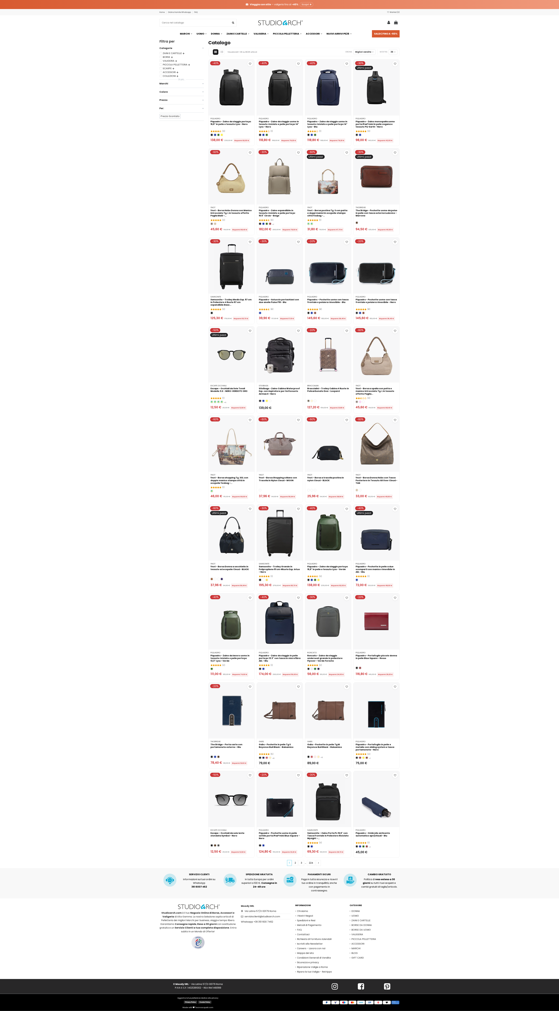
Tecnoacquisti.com (204, 1007)
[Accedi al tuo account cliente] (388, 23)
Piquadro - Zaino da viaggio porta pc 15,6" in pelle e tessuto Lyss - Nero (230, 123)
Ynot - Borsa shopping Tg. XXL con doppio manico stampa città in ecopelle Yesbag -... (229, 480)
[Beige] (215, 224)
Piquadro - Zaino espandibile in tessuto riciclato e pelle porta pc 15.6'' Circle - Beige (277, 213)
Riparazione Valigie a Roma (312, 967)
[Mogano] (315, 313)
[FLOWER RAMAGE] (315, 401)
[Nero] (211, 135)
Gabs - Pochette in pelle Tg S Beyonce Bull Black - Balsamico (276, 746)
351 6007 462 (199, 886)
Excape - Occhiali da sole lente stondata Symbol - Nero (227, 834)
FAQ (196, 12)
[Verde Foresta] (315, 669)
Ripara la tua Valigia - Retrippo (314, 971)
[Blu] (215, 135)
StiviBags (263, 385)
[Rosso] (270, 224)
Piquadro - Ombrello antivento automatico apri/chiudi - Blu (373, 834)
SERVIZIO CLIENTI (199, 874)
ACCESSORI (357, 943)
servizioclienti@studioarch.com (262, 916)
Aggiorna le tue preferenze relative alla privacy (197, 998)
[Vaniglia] (312, 401)
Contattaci (303, 934)
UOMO (355, 915)
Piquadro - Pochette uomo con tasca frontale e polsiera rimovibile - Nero (376, 301)
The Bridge (361, 207)
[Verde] (218, 135)
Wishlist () (394, 12)
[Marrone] (357, 222)
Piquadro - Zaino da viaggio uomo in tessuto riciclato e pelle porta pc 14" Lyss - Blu (327, 124)
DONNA (355, 911)
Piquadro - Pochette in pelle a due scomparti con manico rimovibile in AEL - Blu (375, 569)
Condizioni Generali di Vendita (314, 957)
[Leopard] (308, 401)
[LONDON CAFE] (211, 491)
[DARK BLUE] (263, 580)
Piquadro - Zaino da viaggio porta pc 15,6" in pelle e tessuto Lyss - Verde (327, 568)
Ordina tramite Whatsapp (179, 12)
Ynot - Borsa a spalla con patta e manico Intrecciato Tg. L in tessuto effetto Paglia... (375, 391)
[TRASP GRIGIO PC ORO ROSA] (211, 402)
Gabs (261, 741)
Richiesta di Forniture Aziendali (314, 939)
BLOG (354, 953)
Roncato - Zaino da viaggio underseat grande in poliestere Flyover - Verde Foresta (325, 658)
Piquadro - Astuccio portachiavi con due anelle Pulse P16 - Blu (279, 301)
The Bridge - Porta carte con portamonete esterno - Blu (226, 746)
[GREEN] (312, 490)
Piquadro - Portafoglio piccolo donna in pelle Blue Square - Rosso (376, 657)
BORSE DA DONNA (361, 925)
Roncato (312, 652)
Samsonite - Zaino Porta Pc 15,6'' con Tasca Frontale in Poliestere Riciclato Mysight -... (328, 836)
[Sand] (211, 224)
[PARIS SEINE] (308, 224)
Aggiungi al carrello (233, 112)
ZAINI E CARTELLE (360, 920)
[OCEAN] (222, 579)
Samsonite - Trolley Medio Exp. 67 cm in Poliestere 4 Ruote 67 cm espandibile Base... (231, 302)
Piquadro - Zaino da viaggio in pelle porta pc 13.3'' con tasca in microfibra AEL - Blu (279, 658)
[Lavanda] (312, 669)
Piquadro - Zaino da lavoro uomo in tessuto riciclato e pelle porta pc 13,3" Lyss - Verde (230, 658)
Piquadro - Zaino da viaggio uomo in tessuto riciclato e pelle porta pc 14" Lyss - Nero (279, 124)
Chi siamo (302, 911)
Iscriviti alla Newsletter (310, 943)
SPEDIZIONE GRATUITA (259, 874)
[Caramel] (211, 579)
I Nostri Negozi (305, 915)
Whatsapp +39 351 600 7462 (257, 921)
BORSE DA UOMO (361, 929)
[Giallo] (222, 135)
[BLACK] (308, 490)
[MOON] (260, 490)
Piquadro (215, 118)
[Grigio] (218, 845)
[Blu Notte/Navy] (318, 669)
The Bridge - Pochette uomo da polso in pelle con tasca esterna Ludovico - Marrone (376, 213)
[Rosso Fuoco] (267, 758)
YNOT (212, 207)
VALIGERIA (357, 934)
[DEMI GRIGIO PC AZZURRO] (215, 402)
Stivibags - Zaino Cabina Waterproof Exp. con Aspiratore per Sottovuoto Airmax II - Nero (279, 391)
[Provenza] (315, 757)
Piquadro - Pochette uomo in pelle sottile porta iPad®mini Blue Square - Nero (279, 836)
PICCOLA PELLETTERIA (363, 939)
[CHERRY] (270, 401)
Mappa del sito (305, 953)
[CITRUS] (267, 580)
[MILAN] (312, 224)
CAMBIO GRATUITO (379, 874)
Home (162, 12)
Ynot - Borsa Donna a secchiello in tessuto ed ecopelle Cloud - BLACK (229, 568)
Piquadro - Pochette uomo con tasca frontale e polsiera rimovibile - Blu (328, 301)
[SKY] (363, 402)
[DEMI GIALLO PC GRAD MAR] (218, 402)
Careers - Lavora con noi (311, 948)
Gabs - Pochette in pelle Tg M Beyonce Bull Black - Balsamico (324, 746)
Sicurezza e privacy (308, 962)
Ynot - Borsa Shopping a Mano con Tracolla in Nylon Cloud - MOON (278, 479)
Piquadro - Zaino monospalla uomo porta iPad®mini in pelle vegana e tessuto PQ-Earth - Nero (375, 124)
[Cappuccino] (270, 758)
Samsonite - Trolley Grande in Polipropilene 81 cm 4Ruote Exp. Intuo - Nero (279, 569)
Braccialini (313, 385)
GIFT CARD (357, 957)
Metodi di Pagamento (309, 925)
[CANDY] (218, 579)
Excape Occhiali (218, 385)
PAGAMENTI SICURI (319, 874)
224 (311, 863)
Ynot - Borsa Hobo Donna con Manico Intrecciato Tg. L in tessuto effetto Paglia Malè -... (231, 213)
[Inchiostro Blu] (263, 758)
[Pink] (360, 402)
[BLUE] (315, 490)
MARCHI (355, 948)
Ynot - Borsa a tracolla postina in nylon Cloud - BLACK (325, 479)
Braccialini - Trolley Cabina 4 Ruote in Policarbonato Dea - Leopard (328, 390)
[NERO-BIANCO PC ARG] (222, 402)
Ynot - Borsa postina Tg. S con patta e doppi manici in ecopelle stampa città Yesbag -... (327, 213)
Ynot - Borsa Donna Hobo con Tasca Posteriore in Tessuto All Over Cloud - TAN (376, 480)
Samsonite (215, 297)
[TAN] (360, 490)
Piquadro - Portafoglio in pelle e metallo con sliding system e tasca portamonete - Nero (375, 747)
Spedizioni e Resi (306, 920)
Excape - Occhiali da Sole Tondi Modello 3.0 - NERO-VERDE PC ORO (228, 390)
